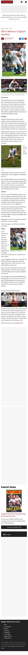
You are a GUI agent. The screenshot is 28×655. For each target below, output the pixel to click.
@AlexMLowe (19, 323)
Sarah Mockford (9, 38)
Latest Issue (8, 487)
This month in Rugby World (14, 527)
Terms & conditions (11, 646)
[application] (14, 300)
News (7, 28)
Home (2, 28)
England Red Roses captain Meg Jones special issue (13, 515)
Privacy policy (18, 646)
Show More (8, 534)
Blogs (10, 28)
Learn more (16, 19)
